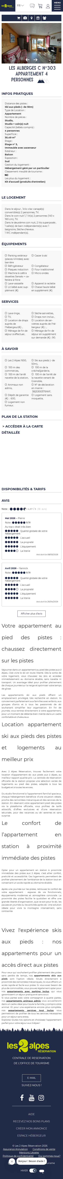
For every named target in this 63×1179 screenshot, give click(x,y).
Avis (44, 18)
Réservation (18, 18)
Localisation (31, 18)
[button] (40, 5)
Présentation (25, 18)
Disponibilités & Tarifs (38, 18)
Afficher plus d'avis (31, 613)
